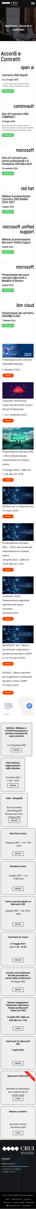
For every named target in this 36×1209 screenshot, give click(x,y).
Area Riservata (26, 1205)
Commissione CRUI (16, 1199)
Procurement (7, 1202)
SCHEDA (18, 1028)
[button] (8, 91)
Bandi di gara (30, 1202)
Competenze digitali (18, 1202)
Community (27, 1199)
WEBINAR (8, 375)
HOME (7, 1199)
